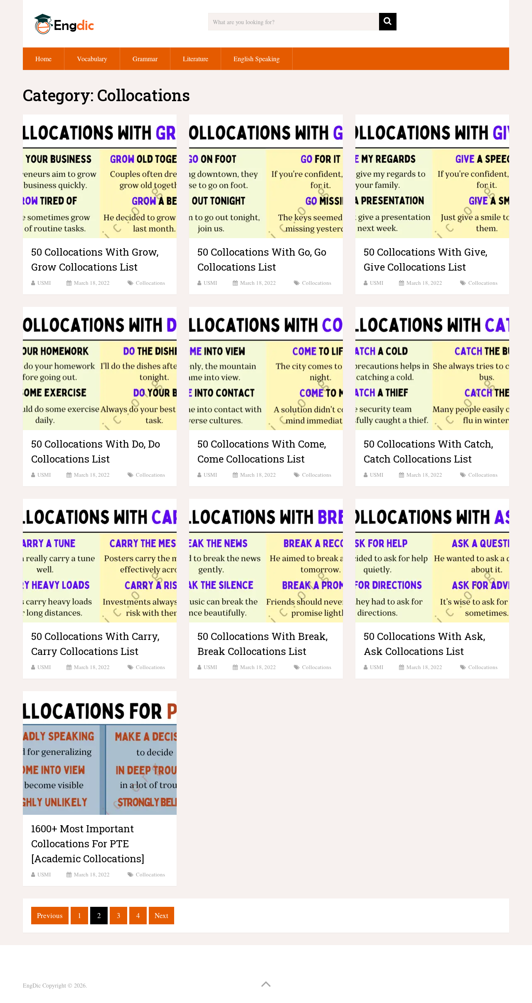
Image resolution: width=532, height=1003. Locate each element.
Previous (50, 915)
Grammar (145, 58)
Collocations (150, 282)
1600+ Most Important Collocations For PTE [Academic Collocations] (87, 843)
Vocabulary (92, 58)
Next (161, 915)
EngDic (32, 985)
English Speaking (257, 58)
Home (43, 58)
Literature (195, 58)
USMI (44, 282)
